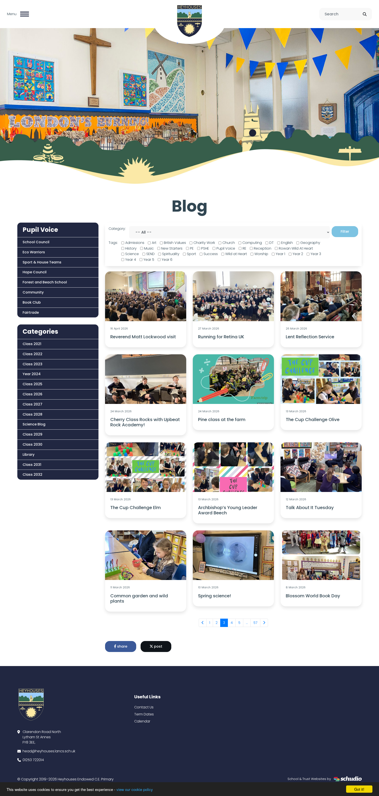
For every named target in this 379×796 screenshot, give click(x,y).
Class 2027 (32, 404)
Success (211, 253)
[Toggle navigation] (24, 14)
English (287, 242)
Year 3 (316, 253)
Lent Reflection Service (310, 337)
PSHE (205, 248)
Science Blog (34, 424)
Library (28, 454)
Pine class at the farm (221, 419)
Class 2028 (32, 414)
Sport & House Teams (42, 262)
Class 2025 (32, 384)
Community (33, 292)
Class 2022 (32, 354)
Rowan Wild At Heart (296, 248)
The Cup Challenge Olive (313, 419)
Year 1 (280, 253)
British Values (175, 242)
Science (132, 253)
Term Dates (144, 714)
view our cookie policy (134, 789)
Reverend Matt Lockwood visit (143, 337)
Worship (261, 253)
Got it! (359, 789)
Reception (262, 248)
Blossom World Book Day (313, 596)
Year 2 (298, 253)
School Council (36, 242)
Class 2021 (32, 343)
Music (149, 248)
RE (244, 248)
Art (154, 242)
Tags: (113, 242)
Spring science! (214, 596)
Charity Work (204, 242)
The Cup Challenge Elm (135, 507)
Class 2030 (32, 444)
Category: (117, 228)
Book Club (32, 302)
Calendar (142, 721)
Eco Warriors (34, 252)
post (157, 646)
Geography (310, 242)
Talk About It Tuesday (310, 507)
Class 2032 (32, 474)
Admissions (134, 242)
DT (271, 242)
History (131, 248)
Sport (191, 253)
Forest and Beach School (45, 282)
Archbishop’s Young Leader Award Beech (227, 510)
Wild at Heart (236, 253)
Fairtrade (31, 312)
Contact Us (144, 707)
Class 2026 (32, 394)
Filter (345, 231)
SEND (150, 253)
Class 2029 (32, 434)
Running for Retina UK (221, 337)
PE (192, 248)
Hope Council (34, 272)
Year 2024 (32, 373)
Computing (252, 242)
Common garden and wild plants (139, 598)
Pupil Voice (225, 248)
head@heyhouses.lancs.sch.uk (49, 751)
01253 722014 (33, 759)
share (121, 646)
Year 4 (130, 259)
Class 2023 (32, 364)
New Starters (171, 248)
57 (255, 622)
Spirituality (170, 253)
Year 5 (148, 259)
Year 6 (167, 259)
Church (228, 242)
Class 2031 (32, 464)
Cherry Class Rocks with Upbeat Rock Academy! (145, 422)
